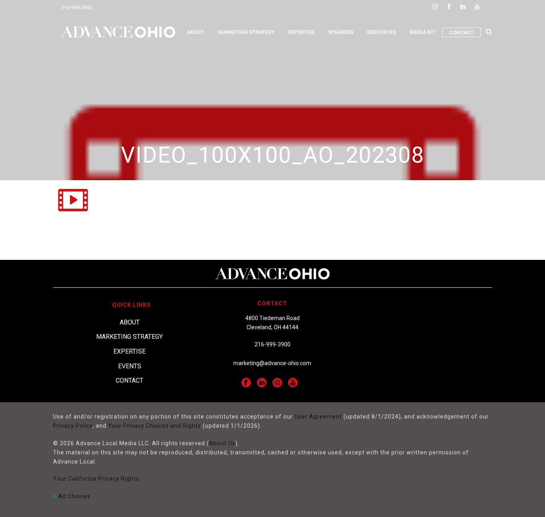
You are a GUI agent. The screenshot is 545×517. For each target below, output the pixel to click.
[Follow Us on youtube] (293, 383)
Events (129, 366)
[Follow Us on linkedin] (262, 383)
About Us (222, 443)
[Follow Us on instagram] (277, 383)
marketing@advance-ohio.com (272, 363)
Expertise (301, 32)
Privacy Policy (73, 426)
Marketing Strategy (246, 32)
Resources (381, 32)
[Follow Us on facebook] (246, 383)
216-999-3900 (76, 7)
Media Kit (422, 32)
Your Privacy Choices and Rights (154, 426)
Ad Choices (74, 496)
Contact (461, 32)
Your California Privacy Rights (96, 479)
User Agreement (318, 416)
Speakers (340, 32)
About (195, 32)
